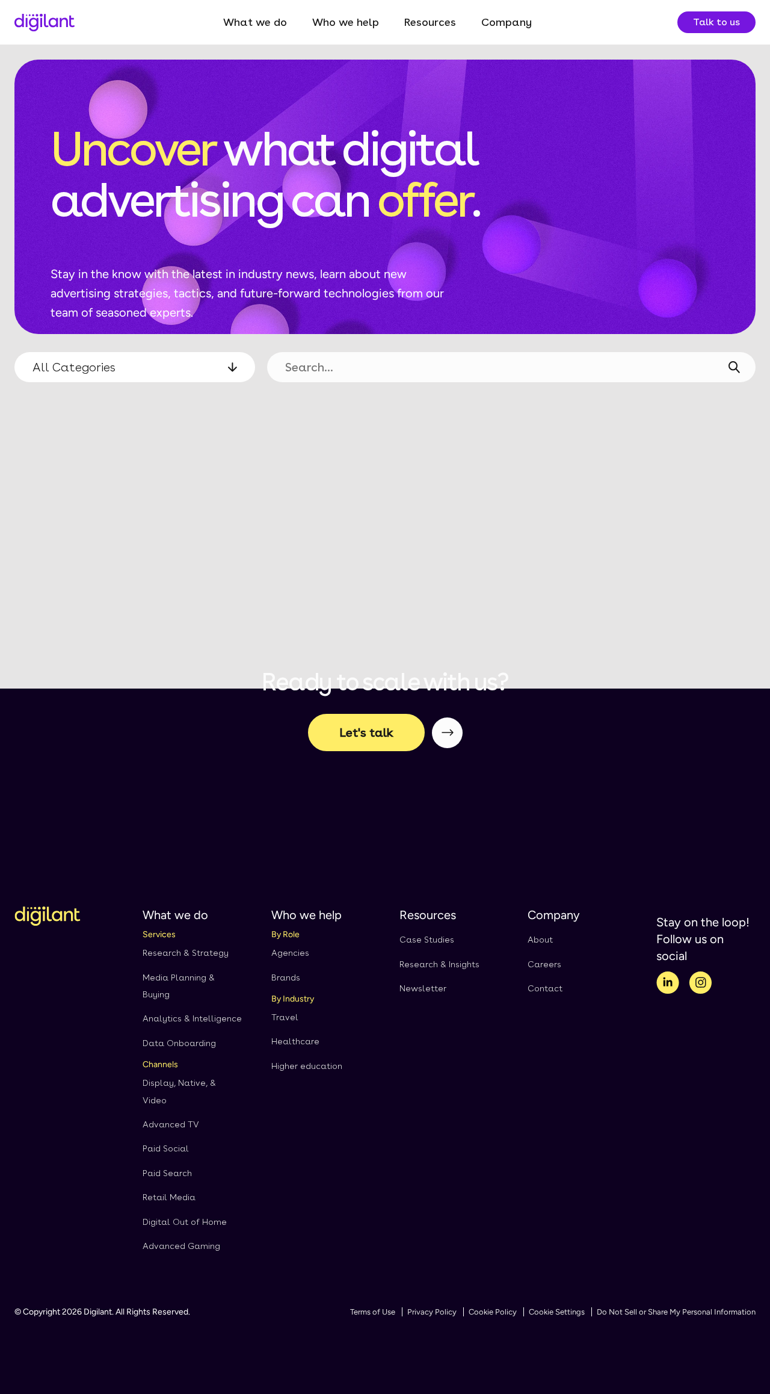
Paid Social (166, 1148)
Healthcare (295, 1041)
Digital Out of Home (185, 1221)
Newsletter (422, 988)
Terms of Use (372, 1311)
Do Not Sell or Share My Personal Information (676, 1311)
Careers (544, 964)
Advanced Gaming (181, 1246)
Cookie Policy (493, 1311)
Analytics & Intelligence (192, 1018)
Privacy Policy (432, 1311)
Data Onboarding (179, 1043)
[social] (667, 984)
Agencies (290, 952)
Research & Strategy (186, 952)
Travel (284, 1017)
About (540, 939)
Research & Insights (439, 964)
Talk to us (716, 22)
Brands (285, 977)
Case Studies (426, 939)
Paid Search (167, 1173)
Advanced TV (171, 1124)
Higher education (306, 1066)
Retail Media (169, 1197)
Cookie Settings (557, 1311)
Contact (545, 988)
